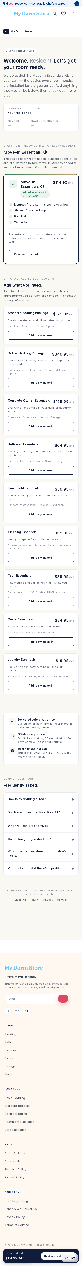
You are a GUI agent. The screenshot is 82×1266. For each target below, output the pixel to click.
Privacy (48, 899)
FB (26, 1010)
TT (17, 1010)
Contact (62, 899)
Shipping (20, 899)
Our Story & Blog (16, 1201)
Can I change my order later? (30, 839)
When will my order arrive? (28, 825)
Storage (10, 1066)
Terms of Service (17, 1225)
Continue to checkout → (58, 1255)
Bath (8, 1042)
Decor (9, 1058)
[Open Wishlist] (63, 13)
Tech (8, 1074)
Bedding (10, 1034)
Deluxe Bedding (16, 1114)
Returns (35, 899)
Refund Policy (14, 1177)
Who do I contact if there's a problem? (36, 868)
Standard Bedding (17, 1106)
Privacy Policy (15, 1217)
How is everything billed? (27, 799)
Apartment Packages (19, 1122)
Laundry (10, 1050)
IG (8, 1010)
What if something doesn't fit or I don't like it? (37, 854)
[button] (8, 13)
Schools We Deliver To (21, 1209)
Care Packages (15, 1130)
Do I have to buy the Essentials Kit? (34, 812)
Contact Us (13, 1161)
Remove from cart (26, 254)
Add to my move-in (41, 335)
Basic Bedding (15, 1098)
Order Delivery (15, 1153)
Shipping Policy (15, 1169)
